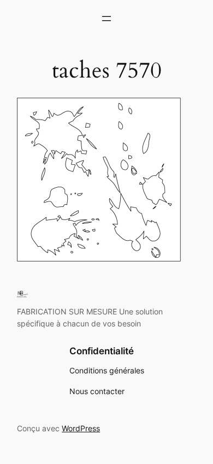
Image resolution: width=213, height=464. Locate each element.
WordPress (81, 428)
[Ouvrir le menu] (106, 18)
